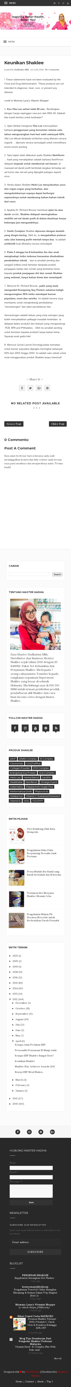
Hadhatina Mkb (21, 69)
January (20, 1090)
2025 (16, 955)
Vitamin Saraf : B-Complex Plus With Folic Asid (35, 1348)
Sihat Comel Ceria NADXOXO (35, 1316)
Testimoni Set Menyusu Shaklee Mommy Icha (40, 894)
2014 (15, 988)
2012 (15, 999)
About (40, 1381)
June (18, 1030)
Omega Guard (49, 782)
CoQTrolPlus (33, 763)
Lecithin (46, 777)
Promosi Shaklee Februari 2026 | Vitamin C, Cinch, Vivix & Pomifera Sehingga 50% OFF (42, 1323)
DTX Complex (41, 768)
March (20, 1079)
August (20, 1019)
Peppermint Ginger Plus (39, 786)
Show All (57, 1358)
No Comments (52, 69)
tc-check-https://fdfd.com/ (35, 1307)
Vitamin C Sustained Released (43, 796)
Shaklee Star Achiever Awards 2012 (35, 1066)
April (19, 1041)
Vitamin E (15, 800)
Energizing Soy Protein (23, 772)
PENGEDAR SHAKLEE (35, 1275)
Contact (29, 1381)
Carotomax (16, 763)
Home (19, 1381)
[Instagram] (25, 728)
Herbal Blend (31, 777)
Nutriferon (31, 782)
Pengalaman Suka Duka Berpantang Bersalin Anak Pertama (42, 853)
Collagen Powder (20, 768)
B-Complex (46, 758)
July (18, 1024)
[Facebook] (14, 728)
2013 (15, 993)
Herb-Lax (15, 777)
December (22, 1002)
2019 (15, 966)
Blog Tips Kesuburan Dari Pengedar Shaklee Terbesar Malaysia (35, 1341)
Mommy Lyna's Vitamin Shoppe (31, 100)
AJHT (13, 758)
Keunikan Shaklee (25, 1061)
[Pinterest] (45, 728)
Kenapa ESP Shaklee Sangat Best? (34, 1055)
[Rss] (56, 728)
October (21, 1008)
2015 (15, 982)
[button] (10, 3)
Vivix (26, 800)
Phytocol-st (41, 791)
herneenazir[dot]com (35, 1286)
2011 (15, 1098)
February (21, 1085)
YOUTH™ (37, 800)
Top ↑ (50, 1381)
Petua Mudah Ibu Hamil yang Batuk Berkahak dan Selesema (44, 873)
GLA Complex (46, 772)
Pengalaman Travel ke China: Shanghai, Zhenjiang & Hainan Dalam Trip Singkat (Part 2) (35, 1292)
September (22, 1013)
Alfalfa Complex (28, 758)
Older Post (57, 424)
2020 (16, 961)
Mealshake (16, 782)
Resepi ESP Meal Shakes (29, 1072)
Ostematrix (16, 786)
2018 (15, 972)
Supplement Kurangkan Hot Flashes (35, 1278)
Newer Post (14, 424)
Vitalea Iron (16, 796)
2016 (15, 977)
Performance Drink (21, 791)
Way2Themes (33, 1371)
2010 (16, 1103)
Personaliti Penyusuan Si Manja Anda (36, 1050)
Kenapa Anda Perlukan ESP (30, 1044)
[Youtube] (35, 728)
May (18, 1035)
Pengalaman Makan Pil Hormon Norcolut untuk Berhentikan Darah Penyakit (43, 917)
